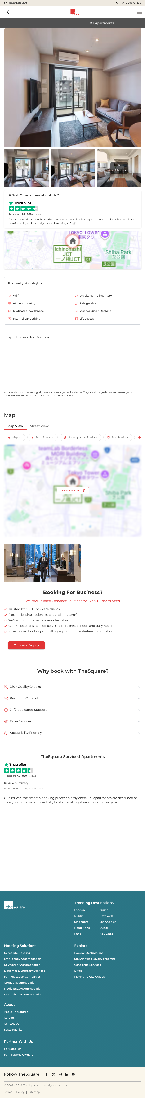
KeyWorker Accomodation (22, 965)
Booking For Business (33, 337)
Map (9, 337)
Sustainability (13, 1029)
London (79, 910)
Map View (15, 426)
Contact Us (11, 1023)
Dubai (104, 928)
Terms (8, 1092)
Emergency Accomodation (22, 959)
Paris (77, 933)
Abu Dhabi (107, 933)
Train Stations (45, 437)
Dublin (79, 916)
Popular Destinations (88, 953)
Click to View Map (70, 490)
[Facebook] (46, 1074)
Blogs (78, 970)
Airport (17, 437)
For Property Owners (18, 1054)
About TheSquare (16, 1011)
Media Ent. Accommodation (23, 988)
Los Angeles (108, 922)
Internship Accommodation (23, 994)
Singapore (81, 922)
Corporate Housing (17, 953)
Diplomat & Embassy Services (24, 970)
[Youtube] (73, 1074)
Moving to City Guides (89, 976)
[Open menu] (139, 12)
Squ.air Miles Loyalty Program (94, 959)
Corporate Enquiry (26, 645)
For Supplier (12, 1048)
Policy (20, 1092)
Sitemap (34, 1092)
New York (106, 916)
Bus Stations (120, 437)
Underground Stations (83, 437)
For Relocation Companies (22, 976)
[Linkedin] (67, 1074)
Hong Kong (82, 928)
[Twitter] (54, 1074)
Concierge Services (87, 965)
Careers (9, 1017)
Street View (39, 426)
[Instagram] (60, 1074)
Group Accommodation (20, 982)
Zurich (104, 910)
